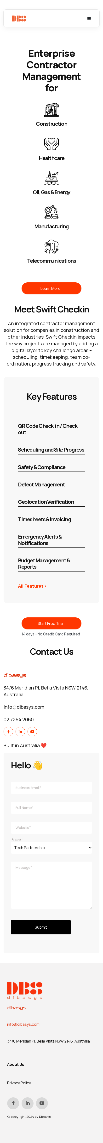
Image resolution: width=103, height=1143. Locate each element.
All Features (31, 586)
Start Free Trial (50, 623)
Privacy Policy (19, 1083)
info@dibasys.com (23, 1024)
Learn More (50, 288)
